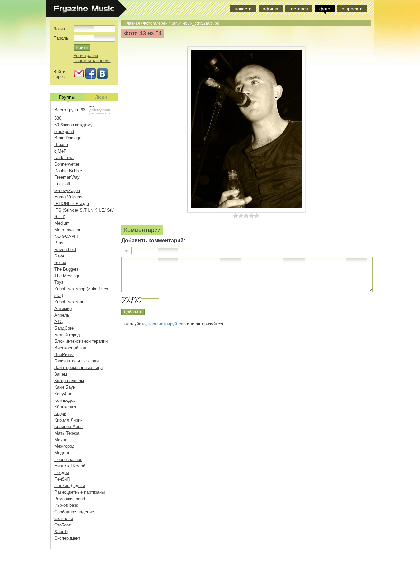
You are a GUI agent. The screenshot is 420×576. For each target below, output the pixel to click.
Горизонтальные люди (76, 361)
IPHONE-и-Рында (71, 203)
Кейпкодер (64, 400)
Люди (101, 97)
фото (324, 8)
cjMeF (60, 151)
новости (243, 8)
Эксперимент (67, 538)
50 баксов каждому (73, 124)
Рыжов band (66, 505)
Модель (62, 452)
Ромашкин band (69, 498)
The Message (67, 275)
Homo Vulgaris (68, 197)
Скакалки (63, 518)
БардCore (64, 328)
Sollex (60, 262)
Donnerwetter (66, 164)
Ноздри (61, 472)
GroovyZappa (67, 190)
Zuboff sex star (68, 301)
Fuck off (62, 183)
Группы (67, 97)
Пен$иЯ (62, 479)
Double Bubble (68, 170)
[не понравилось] (238, 215)
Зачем (60, 374)
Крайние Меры (68, 426)
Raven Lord (65, 249)
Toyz (59, 282)
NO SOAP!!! (66, 236)
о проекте (352, 8)
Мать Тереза (66, 433)
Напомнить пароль (92, 60)
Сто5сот (62, 525)
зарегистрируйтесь (167, 323)
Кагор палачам (69, 380)
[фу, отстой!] (235, 215)
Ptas (58, 242)
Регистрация (86, 55)
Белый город (67, 334)
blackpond (64, 131)
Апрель (61, 315)
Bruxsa (61, 144)
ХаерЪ (61, 531)
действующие (100, 110)
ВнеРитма (64, 354)
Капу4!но (63, 393)
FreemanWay (67, 177)
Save (59, 256)
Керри (60, 413)
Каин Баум (65, 387)
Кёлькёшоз (65, 406)
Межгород (64, 446)
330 (57, 118)
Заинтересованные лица (78, 367)
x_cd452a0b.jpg (204, 23)
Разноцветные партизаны (79, 492)
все (91, 106)
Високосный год (70, 347)
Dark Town (64, 157)
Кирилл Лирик (68, 420)
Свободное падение (74, 511)
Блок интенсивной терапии (81, 341)
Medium (62, 223)
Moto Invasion (67, 229)
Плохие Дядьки (69, 485)
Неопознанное (68, 459)
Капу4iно (179, 23)
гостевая (298, 8)
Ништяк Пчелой (69, 465)
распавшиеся (99, 113)
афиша (270, 8)
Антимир (63, 308)
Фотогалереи (155, 23)
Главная (132, 23)
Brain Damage (67, 137)
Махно (60, 439)
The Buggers (66, 269)
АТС (58, 321)
